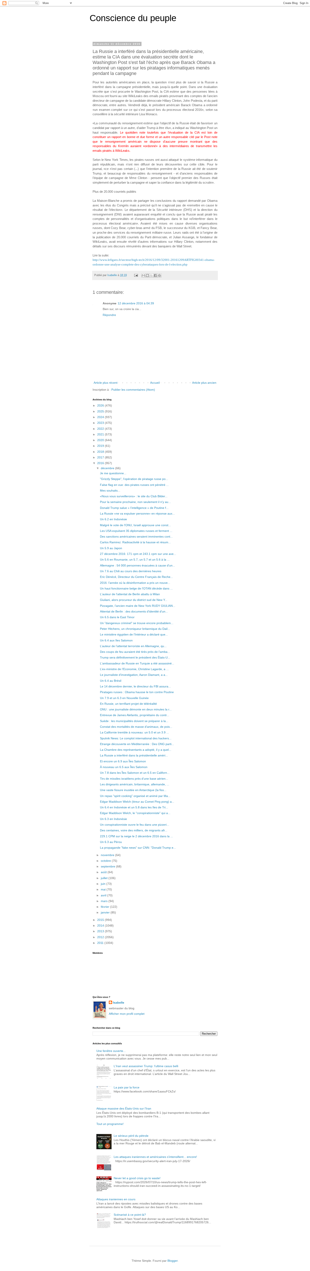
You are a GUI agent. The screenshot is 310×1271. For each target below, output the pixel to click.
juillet (104, 878)
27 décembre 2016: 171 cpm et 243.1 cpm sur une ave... (138, 554)
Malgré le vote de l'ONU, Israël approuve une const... (135, 525)
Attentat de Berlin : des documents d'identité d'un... (134, 611)
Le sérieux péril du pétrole (131, 1135)
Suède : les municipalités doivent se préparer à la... (134, 721)
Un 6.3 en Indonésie (113, 819)
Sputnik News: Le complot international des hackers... (135, 738)
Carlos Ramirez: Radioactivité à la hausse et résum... (135, 542)
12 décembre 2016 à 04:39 (136, 303)
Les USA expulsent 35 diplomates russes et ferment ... (136, 531)
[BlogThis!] (147, 275)
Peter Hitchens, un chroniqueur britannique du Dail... (135, 628)
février (105, 906)
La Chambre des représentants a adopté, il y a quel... (135, 749)
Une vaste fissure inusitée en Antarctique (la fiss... (133, 790)
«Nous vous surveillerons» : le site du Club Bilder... (133, 496)
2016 (101, 463)
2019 (101, 445)
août (104, 872)
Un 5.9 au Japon (111, 548)
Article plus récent (105, 382)
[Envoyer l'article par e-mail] (136, 275)
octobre (106, 860)
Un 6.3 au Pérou (111, 842)
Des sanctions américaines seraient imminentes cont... (136, 536)
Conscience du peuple (133, 18)
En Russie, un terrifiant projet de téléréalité (128, 703)
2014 (101, 925)
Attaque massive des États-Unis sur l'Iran (123, 1108)
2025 (101, 411)
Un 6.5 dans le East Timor (117, 617)
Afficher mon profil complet (126, 1013)
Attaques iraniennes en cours (115, 1199)
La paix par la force (126, 1087)
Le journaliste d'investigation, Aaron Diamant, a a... (134, 674)
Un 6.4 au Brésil (110, 680)
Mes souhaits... (110, 490)
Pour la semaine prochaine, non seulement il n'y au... (135, 502)
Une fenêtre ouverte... (111, 1051)
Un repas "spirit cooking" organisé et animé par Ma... (135, 796)
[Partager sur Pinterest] (159, 275)
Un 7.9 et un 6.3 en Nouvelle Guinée (124, 698)
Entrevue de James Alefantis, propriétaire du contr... (134, 715)
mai (103, 889)
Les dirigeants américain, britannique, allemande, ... (134, 784)
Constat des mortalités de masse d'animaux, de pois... (136, 726)
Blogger (172, 1260)
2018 (101, 451)
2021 (101, 434)
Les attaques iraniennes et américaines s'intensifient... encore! (155, 1157)
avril (104, 895)
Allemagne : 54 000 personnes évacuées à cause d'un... (137, 565)
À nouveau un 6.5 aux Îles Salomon (123, 767)
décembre (108, 468)
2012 (101, 937)
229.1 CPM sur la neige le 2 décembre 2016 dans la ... (136, 836)
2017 (101, 457)
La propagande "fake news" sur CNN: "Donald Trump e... (138, 847)
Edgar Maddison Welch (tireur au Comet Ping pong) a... (137, 801)
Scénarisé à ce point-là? (130, 1214)
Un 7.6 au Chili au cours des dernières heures (130, 571)
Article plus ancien (204, 382)
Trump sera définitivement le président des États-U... (135, 657)
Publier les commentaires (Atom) (133, 389)
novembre (108, 855)
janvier (106, 912)
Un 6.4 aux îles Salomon (116, 640)
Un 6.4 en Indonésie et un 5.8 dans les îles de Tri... (134, 807)
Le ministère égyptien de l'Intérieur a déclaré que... (134, 634)
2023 (101, 422)
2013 (101, 931)
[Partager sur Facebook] (155, 275)
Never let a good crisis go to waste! (137, 1178)
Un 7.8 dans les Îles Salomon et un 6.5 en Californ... (135, 772)
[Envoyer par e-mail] (143, 275)
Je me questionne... (113, 473)
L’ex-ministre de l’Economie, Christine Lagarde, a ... (134, 669)
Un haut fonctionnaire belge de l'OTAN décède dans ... (136, 588)
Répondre (109, 315)
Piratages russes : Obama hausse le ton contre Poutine (137, 692)
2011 (100, 942)
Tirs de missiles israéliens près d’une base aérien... (134, 778)
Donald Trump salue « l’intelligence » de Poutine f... (134, 507)
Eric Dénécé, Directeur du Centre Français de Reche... (136, 577)
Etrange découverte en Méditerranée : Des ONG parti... (137, 744)
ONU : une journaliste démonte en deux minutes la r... (136, 709)
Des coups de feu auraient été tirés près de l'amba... (135, 651)
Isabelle (118, 1002)
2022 (101, 428)
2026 (101, 405)
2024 (101, 417)
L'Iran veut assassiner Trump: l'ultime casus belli (146, 1066)
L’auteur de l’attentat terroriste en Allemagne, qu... (133, 646)
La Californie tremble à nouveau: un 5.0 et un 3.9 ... (134, 732)
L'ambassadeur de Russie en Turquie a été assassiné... (137, 663)
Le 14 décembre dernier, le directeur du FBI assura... (135, 686)
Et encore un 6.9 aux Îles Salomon (123, 761)
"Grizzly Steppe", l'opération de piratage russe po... (134, 479)
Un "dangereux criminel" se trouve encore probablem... (136, 623)
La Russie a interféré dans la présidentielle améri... (134, 755)
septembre (108, 866)
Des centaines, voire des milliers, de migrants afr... (133, 830)
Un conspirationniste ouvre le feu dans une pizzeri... (134, 824)
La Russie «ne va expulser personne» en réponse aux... (137, 513)
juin (103, 883)
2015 (101, 919)
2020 (101, 440)
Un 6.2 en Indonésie (113, 519)
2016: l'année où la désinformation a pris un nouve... (135, 582)
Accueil (155, 382)
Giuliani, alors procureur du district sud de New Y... (133, 600)
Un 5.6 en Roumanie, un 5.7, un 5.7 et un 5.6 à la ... (135, 559)
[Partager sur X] (151, 275)
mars (104, 901)
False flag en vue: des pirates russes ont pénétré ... (134, 484)
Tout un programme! (110, 1124)
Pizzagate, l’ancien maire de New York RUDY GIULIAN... (137, 605)
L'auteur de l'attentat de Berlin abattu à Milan (130, 594)
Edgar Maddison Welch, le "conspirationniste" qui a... (135, 813)
